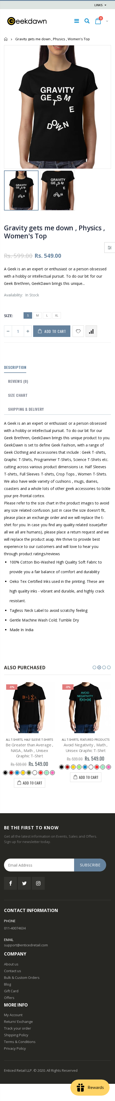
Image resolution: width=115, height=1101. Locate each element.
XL (56, 315)
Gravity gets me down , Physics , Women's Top (54, 231)
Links (98, 5)
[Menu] (76, 20)
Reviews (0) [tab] (18, 381)
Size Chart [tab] (18, 395)
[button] (94, 667)
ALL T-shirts (14, 740)
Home (6, 39)
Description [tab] (15, 367)
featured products (94, 740)
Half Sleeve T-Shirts (38, 740)
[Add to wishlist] (78, 331)
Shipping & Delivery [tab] (26, 409)
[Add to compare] (91, 331)
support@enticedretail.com (26, 945)
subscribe (90, 864)
